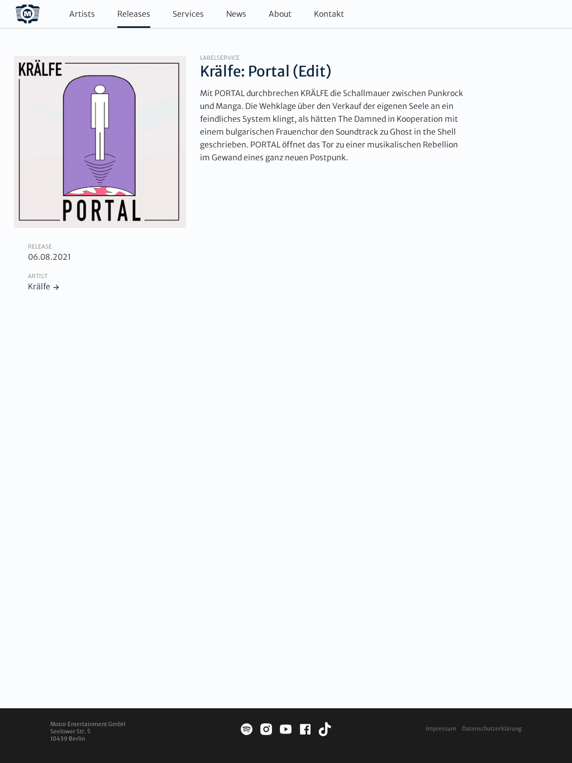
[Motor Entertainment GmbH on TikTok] (325, 731)
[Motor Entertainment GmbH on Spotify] (247, 731)
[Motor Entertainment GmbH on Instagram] (266, 731)
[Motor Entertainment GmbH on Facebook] (305, 731)
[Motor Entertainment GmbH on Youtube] (286, 731)
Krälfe (39, 287)
